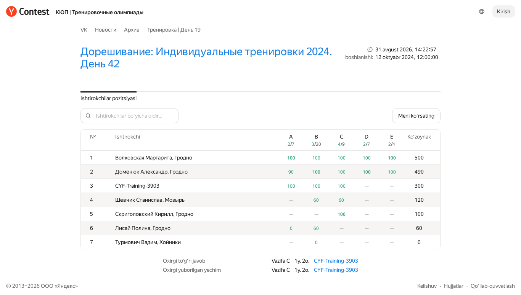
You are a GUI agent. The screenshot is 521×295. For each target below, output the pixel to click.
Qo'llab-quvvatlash (493, 286)
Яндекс (66, 286)
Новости (105, 30)
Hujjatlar (453, 286)
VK (83, 30)
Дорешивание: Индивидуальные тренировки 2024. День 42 (206, 57)
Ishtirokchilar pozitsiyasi (108, 98)
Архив (132, 30)
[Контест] (28, 11)
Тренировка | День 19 (174, 30)
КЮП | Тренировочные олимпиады (99, 12)
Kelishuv (427, 286)
